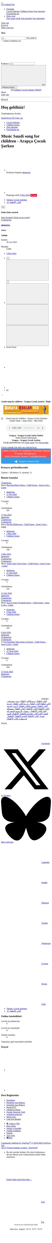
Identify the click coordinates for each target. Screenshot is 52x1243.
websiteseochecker (14, 1114)
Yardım (9, 1133)
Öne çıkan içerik (13, 18)
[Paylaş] (26, 367)
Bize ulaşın (11, 1126)
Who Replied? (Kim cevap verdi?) (15, 217)
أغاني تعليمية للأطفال (28, 714)
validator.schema (13, 1110)
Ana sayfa (10, 1135)
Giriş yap (5, 95)
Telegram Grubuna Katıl (26, 456)
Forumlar (10, 9)
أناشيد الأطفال (20, 716)
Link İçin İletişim (13, 1119)
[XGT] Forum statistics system (19, 1148)
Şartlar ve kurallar (13, 1128)
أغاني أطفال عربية (31, 704)
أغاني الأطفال (31, 709)
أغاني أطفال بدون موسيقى (18, 701)
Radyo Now (14, 1229)
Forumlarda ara (12, 14)
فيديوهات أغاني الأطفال (16, 719)
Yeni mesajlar (39, 11)
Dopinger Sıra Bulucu (15, 1102)
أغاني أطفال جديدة (14, 704)
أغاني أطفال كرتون (20, 706)
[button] (21, 61)
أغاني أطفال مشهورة (38, 706)
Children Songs (26, 11)
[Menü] (2, 2)
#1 (7, 390)
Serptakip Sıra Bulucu (15, 1105)
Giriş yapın (29, 442)
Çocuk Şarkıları (13, 11)
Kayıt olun (43, 442)
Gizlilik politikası (13, 1131)
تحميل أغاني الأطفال (36, 716)
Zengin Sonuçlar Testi (15, 1112)
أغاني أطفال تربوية (38, 701)
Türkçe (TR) (14, 1124)
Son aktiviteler (39, 18)
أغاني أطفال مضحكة (15, 709)
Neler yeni (10, 16)
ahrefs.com (11, 1117)
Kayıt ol (4, 99)
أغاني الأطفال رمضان (32, 711)
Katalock (22, 1229)
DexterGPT (11, 1107)
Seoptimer (10, 1100)
